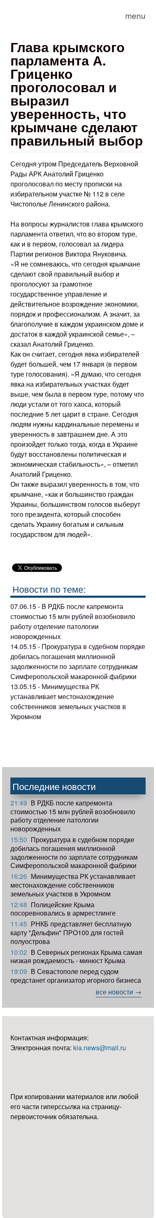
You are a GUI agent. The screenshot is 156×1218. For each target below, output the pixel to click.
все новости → (118, 992)
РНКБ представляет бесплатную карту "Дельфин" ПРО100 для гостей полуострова (70, 932)
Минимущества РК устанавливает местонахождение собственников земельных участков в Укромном (73, 884)
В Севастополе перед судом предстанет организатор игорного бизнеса (75, 975)
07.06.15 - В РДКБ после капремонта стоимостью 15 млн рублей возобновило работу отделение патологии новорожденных (72, 621)
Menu (135, 15)
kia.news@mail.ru (99, 1047)
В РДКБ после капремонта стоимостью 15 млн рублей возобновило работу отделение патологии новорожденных (72, 815)
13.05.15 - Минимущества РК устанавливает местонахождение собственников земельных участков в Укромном (68, 701)
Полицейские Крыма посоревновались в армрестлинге (63, 909)
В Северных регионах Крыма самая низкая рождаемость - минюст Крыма (76, 956)
